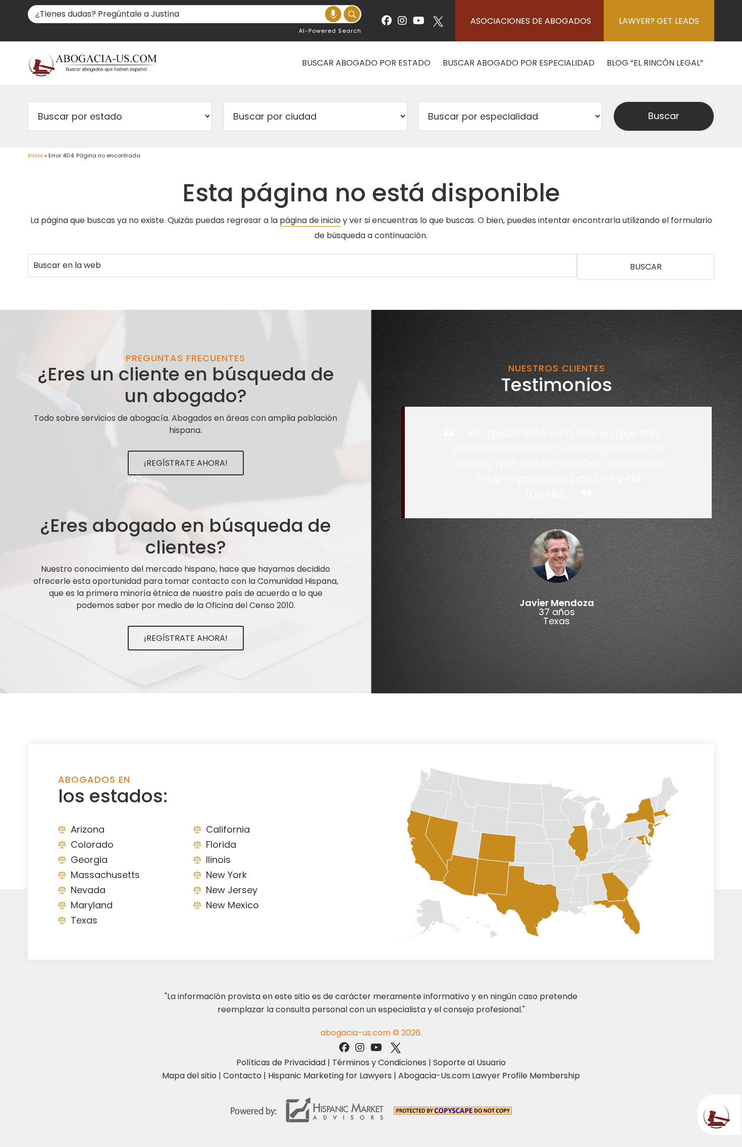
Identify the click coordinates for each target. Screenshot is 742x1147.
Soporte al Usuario (469, 1062)
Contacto (242, 1075)
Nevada (88, 890)
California (228, 829)
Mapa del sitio (189, 1075)
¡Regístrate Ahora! (186, 463)
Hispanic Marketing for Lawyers (330, 1075)
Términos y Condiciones (379, 1062)
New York (226, 874)
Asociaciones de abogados (530, 21)
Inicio (35, 155)
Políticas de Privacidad (281, 1062)
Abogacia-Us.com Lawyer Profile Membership (489, 1075)
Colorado (92, 844)
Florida (221, 844)
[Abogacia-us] (93, 62)
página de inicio (310, 220)
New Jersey (231, 890)
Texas (84, 920)
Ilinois (218, 859)
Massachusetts (105, 874)
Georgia (89, 859)
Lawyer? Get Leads (659, 21)
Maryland (92, 905)
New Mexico (232, 905)
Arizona (87, 829)
